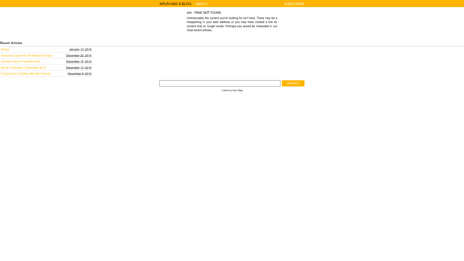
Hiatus (5, 49)
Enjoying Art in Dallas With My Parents (26, 74)
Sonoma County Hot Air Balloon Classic (26, 55)
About (202, 3)
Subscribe (294, 3)
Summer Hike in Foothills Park (20, 61)
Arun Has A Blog (175, 3)
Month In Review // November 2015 (23, 68)
